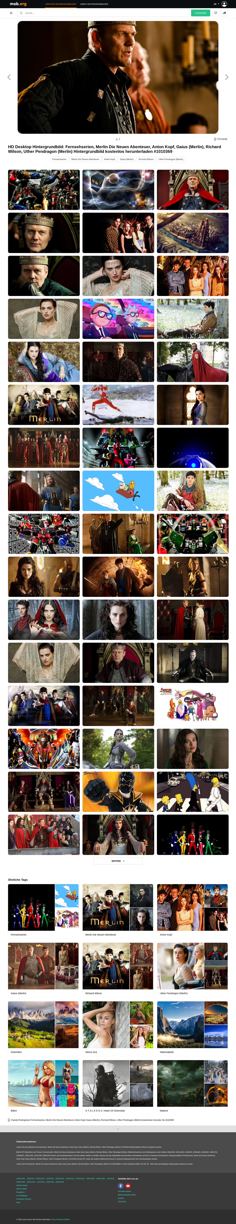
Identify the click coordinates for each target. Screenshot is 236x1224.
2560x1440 (59, 1179)
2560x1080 (90, 1179)
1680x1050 (20, 1182)
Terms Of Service (57, 1219)
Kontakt (121, 1198)
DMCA (67, 1219)
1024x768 (40, 1182)
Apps (18, 1202)
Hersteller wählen (124, 1191)
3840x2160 (40, 1179)
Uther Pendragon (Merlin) (171, 159)
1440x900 (110, 1179)
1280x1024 (70, 1179)
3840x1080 (100, 1179)
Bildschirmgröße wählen (127, 1195)
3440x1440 (80, 1179)
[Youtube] (128, 1188)
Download (200, 13)
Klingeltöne (20, 1192)
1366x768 (30, 1179)
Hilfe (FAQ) (122, 1202)
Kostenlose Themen (23, 1199)
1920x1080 (20, 1179)
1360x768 (50, 1182)
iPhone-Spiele (21, 1189)
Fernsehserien (59, 159)
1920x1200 (31, 1182)
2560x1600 (59, 1182)
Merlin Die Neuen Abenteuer (85, 159)
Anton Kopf (109, 159)
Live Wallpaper (22, 1196)
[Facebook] (121, 1188)
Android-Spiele (22, 1185)
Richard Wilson (146, 159)
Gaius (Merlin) (127, 159)
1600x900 (50, 1179)
